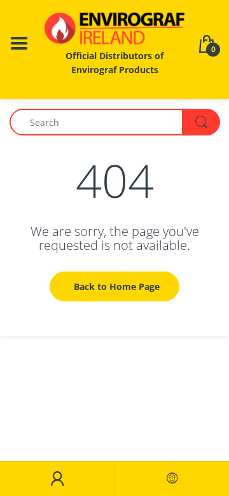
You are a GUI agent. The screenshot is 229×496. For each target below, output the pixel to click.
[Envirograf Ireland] (114, 28)
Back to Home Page (117, 286)
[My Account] (57, 479)
